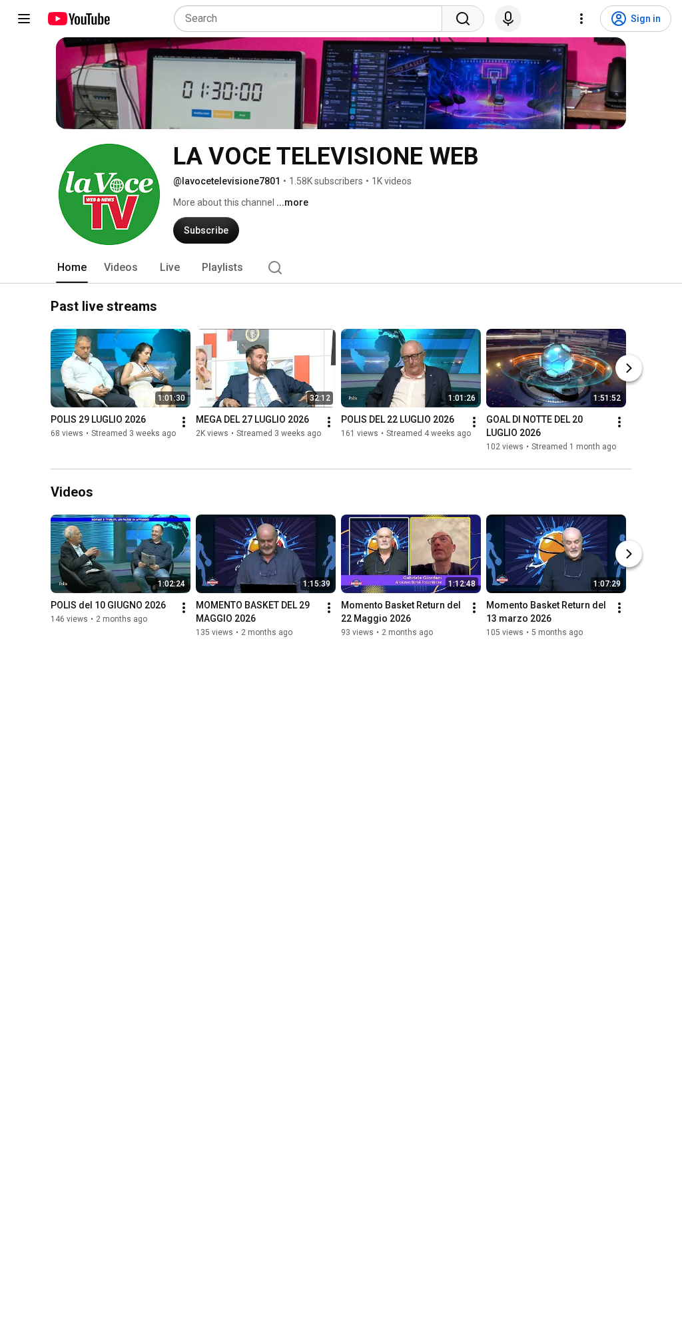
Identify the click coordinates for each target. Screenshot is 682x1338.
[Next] (628, 368)
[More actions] (183, 422)
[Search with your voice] (508, 18)
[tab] (72, 268)
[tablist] (341, 268)
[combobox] (312, 19)
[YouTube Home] (78, 18)
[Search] (463, 18)
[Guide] (24, 19)
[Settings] (581, 19)
